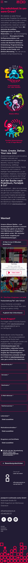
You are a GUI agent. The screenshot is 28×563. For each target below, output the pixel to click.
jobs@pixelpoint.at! (19, 204)
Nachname (5, 385)
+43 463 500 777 (9, 326)
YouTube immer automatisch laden (14, 275)
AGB (2, 531)
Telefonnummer (7, 406)
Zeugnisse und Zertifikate (10, 439)
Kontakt (3, 526)
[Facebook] (4, 519)
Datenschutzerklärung (10, 453)
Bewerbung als (7, 364)
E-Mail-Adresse (7, 395)
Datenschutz (4, 529)
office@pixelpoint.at (20, 482)
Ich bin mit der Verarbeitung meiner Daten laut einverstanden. (13, 453)
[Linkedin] (16, 519)
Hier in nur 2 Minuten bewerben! (12, 243)
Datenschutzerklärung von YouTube (14, 269)
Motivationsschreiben (9, 427)
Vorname (5, 375)
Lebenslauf (5, 416)
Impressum (3, 528)
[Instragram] (10, 519)
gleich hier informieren (13, 313)
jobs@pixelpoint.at (17, 324)
